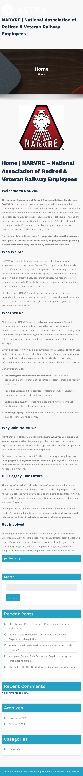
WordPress (33, 771)
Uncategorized (17, 749)
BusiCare (56, 771)
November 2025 (18, 718)
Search (9, 577)
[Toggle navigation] (6, 41)
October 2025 (17, 724)
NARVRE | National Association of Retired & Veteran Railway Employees (39, 26)
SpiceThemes (71, 771)
